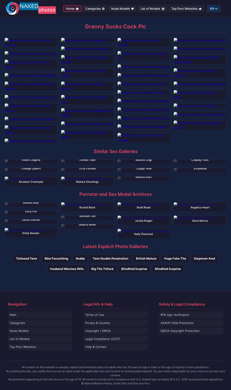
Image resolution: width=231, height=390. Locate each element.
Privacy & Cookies (97, 323)
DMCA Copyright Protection (180, 331)
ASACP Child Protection (177, 323)
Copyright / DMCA (98, 331)
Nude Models (121, 8)
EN (212, 8)
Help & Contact (95, 347)
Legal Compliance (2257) (102, 339)
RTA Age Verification (175, 315)
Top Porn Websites (184, 8)
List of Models (151, 8)
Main (13, 315)
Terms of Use (94, 315)
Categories (93, 8)
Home (70, 8)
